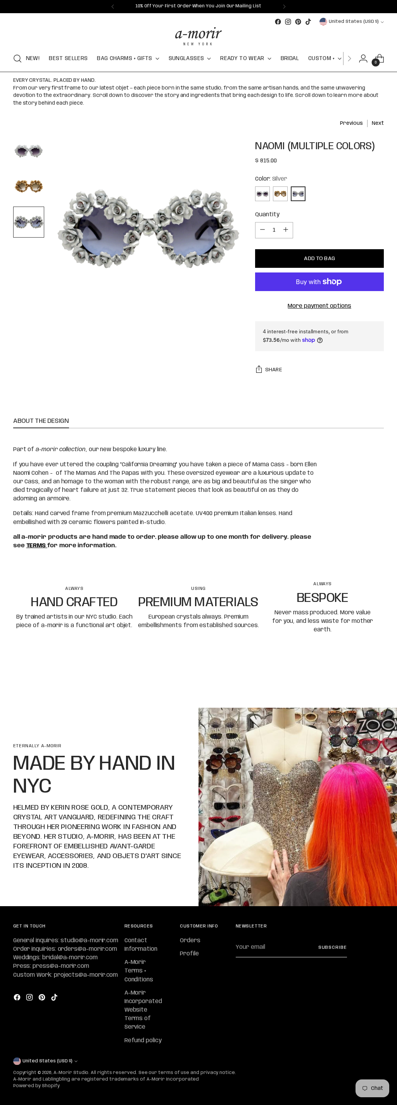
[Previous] (112, 6)
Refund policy (143, 1041)
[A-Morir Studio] (198, 36)
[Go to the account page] (363, 58)
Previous (351, 123)
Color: (271, 179)
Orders (190, 941)
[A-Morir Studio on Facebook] (277, 21)
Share (273, 369)
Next (378, 123)
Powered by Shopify (36, 1086)
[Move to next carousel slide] (377, 681)
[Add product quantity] (286, 230)
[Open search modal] (17, 58)
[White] (262, 193)
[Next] (284, 6)
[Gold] (280, 193)
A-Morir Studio (71, 1073)
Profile (189, 954)
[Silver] (298, 193)
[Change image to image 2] (28, 186)
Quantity (267, 215)
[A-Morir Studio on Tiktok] (308, 21)
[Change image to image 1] (28, 150)
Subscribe (332, 947)
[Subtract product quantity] (262, 230)
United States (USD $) (353, 21)
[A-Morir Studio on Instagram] (288, 21)
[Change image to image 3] (28, 222)
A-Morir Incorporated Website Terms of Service (143, 1010)
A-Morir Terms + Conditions (138, 971)
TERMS (37, 546)
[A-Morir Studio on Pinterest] (298, 21)
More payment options (319, 306)
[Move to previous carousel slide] (359, 681)
